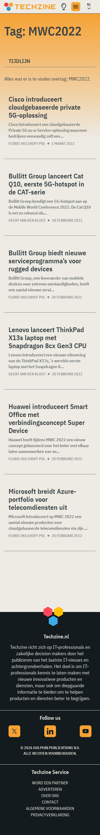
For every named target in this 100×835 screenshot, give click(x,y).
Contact (50, 802)
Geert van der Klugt (27, 220)
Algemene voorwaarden (50, 808)
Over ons (50, 795)
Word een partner (50, 782)
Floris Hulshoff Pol (27, 143)
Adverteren (50, 789)
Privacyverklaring (50, 814)
